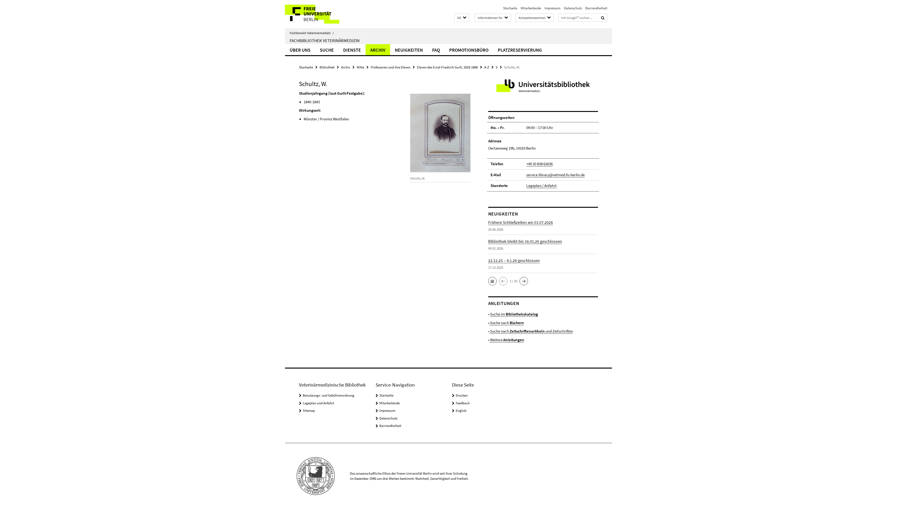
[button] (461, 18)
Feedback (463, 403)
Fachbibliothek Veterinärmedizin (325, 40)
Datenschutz (573, 8)
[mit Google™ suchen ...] (602, 18)
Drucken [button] (462, 395)
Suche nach (506, 322)
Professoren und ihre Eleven (390, 67)
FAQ (436, 50)
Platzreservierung (520, 50)
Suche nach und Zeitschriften (531, 331)
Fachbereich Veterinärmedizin (312, 33)
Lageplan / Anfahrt (541, 185)
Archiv (377, 50)
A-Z (486, 67)
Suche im (514, 314)
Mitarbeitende (531, 8)
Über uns (300, 50)
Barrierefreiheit (596, 8)
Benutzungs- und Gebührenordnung (328, 395)
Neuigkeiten (409, 50)
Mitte (360, 67)
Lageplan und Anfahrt (318, 403)
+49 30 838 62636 (539, 163)
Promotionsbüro (468, 50)
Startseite (510, 8)
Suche (327, 50)
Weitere (506, 339)
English (461, 410)
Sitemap (309, 410)
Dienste (352, 50)
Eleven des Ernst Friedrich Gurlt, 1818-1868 (447, 67)
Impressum (552, 8)
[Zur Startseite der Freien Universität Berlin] (324, 14)
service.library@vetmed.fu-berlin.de (555, 174)
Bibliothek (327, 67)
